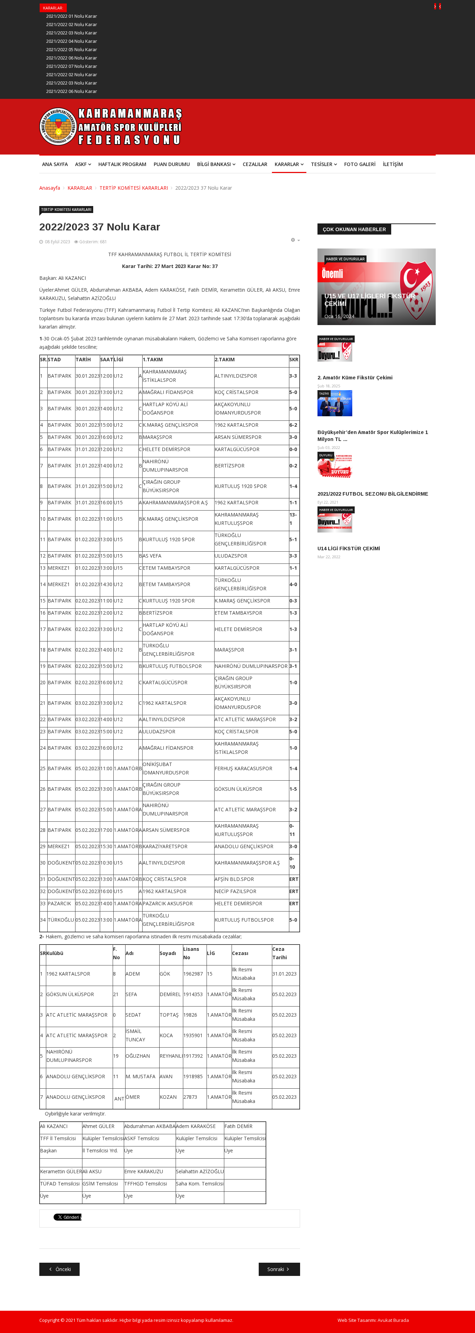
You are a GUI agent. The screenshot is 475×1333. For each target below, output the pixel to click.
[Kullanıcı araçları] (295, 240)
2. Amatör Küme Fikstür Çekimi (355, 377)
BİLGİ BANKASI (214, 164)
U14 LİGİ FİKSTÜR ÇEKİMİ (348, 548)
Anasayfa (49, 187)
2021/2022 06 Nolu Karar (71, 58)
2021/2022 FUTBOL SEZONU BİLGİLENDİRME (372, 494)
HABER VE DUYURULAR (345, 259)
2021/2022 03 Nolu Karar (71, 33)
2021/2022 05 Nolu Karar (71, 49)
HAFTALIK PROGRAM (122, 164)
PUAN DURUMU (172, 164)
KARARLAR (287, 164)
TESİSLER (321, 164)
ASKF (81, 164)
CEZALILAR (255, 164)
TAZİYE (324, 393)
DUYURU (325, 455)
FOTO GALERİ (360, 164)
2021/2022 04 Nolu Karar (71, 41)
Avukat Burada (393, 1320)
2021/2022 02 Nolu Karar (71, 24)
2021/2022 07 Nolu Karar (71, 66)
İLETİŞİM (393, 164)
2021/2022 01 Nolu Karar (71, 16)
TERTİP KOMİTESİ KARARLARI (133, 187)
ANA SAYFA (55, 164)
